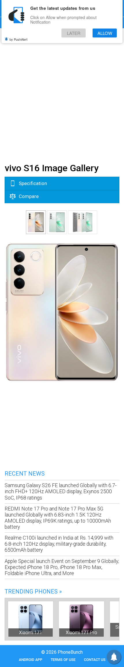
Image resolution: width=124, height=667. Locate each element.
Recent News (25, 473)
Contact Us (95, 659)
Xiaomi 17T (30, 632)
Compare (28, 196)
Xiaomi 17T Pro (81, 632)
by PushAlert (18, 39)
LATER (73, 33)
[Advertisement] (62, 95)
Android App (30, 659)
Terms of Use (63, 659)
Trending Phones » (33, 591)
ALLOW (104, 33)
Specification (32, 183)
